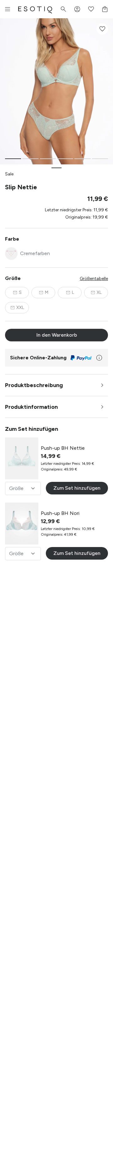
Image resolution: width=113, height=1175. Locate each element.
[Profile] (77, 9)
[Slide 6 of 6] (100, 159)
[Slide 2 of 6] (30, 159)
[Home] (35, 9)
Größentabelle (94, 278)
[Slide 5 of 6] (82, 159)
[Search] (63, 9)
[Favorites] (91, 9)
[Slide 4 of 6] (65, 159)
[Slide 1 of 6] (13, 159)
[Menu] (8, 9)
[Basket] (104, 9)
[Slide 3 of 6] (48, 159)
